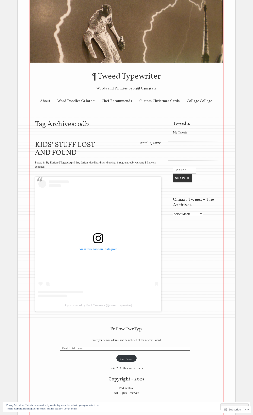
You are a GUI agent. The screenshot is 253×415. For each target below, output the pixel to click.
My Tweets (180, 132)
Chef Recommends (117, 101)
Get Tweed (126, 359)
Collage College (199, 101)
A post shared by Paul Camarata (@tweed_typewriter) (98, 305)
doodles (93, 162)
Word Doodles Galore (74, 101)
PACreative (126, 388)
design (84, 162)
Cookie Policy (70, 408)
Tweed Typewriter (129, 76)
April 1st (74, 162)
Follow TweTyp (126, 329)
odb (131, 162)
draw (102, 162)
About (45, 101)
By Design (52, 162)
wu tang (139, 162)
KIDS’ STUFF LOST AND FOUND (65, 149)
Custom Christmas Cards (159, 101)
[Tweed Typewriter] (126, 61)
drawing (110, 162)
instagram (122, 162)
